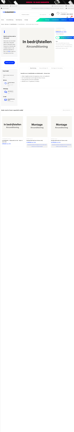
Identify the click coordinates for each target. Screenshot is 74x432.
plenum (63, 48)
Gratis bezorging (5, 8)
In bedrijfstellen (55, 19)
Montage (47, 19)
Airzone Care (58, 44)
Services (6, 24)
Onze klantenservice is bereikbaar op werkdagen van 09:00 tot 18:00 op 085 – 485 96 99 (47, 8)
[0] (71, 17)
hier (9, 51)
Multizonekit (58, 48)
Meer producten (66, 110)
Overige (26, 19)
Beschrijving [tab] (33, 68)
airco (57, 43)
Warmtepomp (19, 19)
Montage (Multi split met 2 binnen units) (35, 140)
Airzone (67, 43)
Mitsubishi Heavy (68, 46)
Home (2, 19)
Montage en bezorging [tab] (56, 68)
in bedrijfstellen (68, 44)
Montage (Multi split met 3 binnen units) (59, 140)
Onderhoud (63, 19)
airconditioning (61, 43)
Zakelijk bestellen (70, 8)
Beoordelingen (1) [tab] (43, 68)
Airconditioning (9, 19)
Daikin (63, 44)
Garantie (71, 19)
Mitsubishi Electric (60, 46)
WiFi (67, 48)
